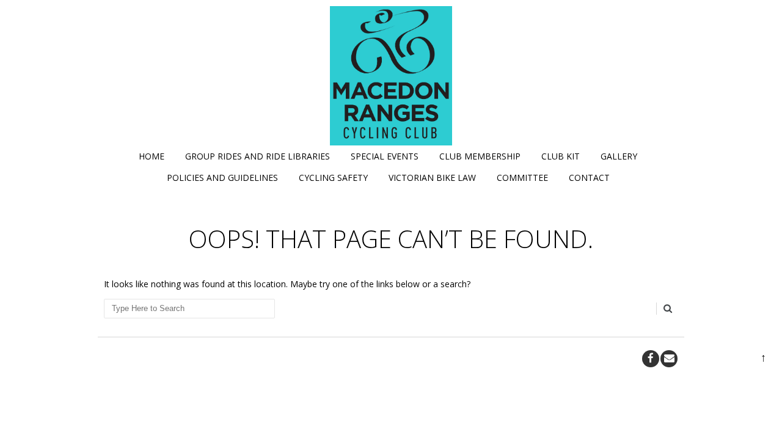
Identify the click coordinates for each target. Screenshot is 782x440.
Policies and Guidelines (222, 177)
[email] (669, 359)
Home (151, 156)
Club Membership (480, 156)
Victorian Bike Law (432, 177)
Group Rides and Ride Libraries (257, 156)
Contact (589, 177)
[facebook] (650, 359)
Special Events (384, 156)
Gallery (619, 156)
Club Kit (560, 156)
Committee (522, 177)
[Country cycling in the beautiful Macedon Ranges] (391, 75)
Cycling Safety (333, 177)
